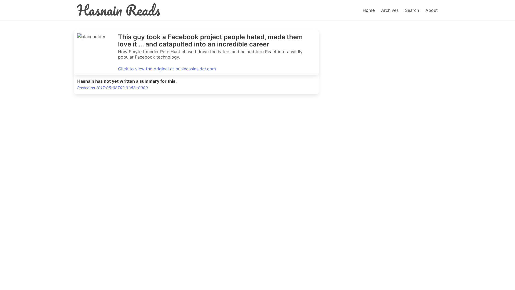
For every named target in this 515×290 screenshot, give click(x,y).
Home (369, 10)
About (431, 10)
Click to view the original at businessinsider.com (167, 68)
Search (412, 10)
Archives (390, 10)
